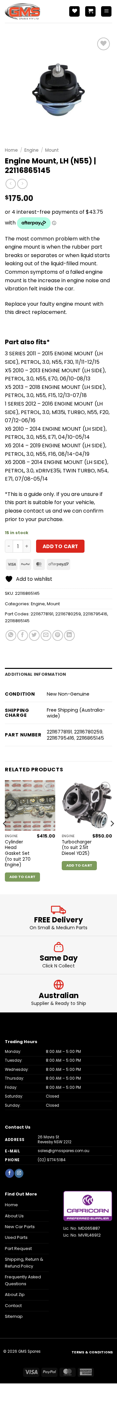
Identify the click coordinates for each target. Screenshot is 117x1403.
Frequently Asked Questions (23, 1280)
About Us (14, 1216)
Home (11, 150)
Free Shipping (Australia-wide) (76, 713)
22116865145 (17, 621)
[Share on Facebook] (22, 635)
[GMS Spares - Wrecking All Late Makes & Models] (34, 11)
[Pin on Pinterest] (57, 635)
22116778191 (42, 614)
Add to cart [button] (22, 876)
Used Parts (16, 1237)
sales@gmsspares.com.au (63, 1150)
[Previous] (5, 836)
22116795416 (95, 614)
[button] (90, 11)
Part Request (18, 1248)
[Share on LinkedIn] (69, 635)
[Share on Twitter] (34, 635)
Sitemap (14, 1316)
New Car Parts (20, 1226)
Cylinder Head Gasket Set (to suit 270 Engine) (18, 853)
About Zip (15, 1294)
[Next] (112, 836)
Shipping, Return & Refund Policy (24, 1263)
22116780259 (68, 614)
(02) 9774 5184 (51, 1160)
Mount (52, 150)
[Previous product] (22, 184)
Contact (13, 1305)
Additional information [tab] (35, 674)
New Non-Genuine (68, 694)
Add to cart (60, 546)
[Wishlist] (74, 11)
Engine (31, 150)
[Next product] (11, 184)
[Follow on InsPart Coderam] (19, 1173)
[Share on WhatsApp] (11, 635)
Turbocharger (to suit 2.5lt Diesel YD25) (77, 847)
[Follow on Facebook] (9, 1173)
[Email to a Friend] (46, 635)
